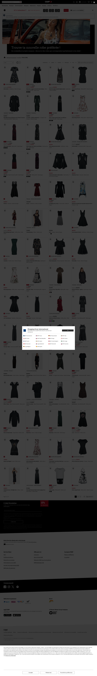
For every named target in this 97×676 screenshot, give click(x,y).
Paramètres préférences (66, 672)
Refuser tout (48, 672)
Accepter (31, 672)
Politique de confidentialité (10, 655)
